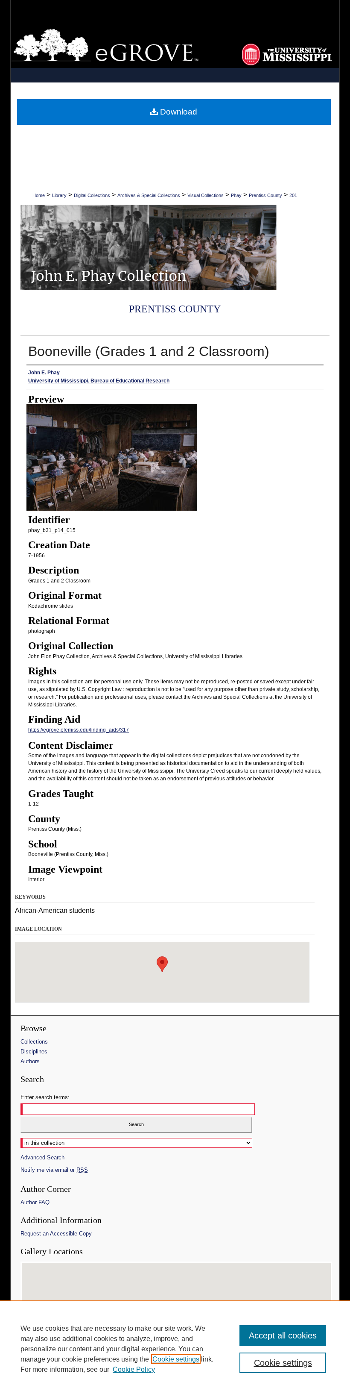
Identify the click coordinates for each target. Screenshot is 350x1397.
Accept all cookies (283, 1335)
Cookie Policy (134, 1369)
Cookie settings (175, 1359)
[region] (175, 1348)
